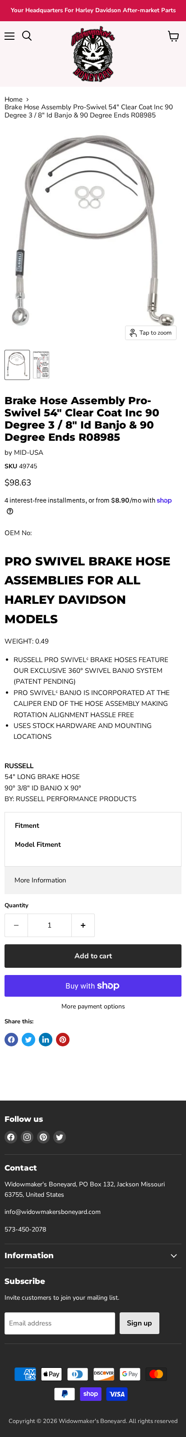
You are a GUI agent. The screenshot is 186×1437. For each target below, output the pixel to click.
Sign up (139, 1323)
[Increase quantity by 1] (83, 925)
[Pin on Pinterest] (63, 1039)
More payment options (93, 1006)
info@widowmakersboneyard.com (53, 1212)
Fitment (27, 825)
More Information (40, 880)
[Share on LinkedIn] (45, 1039)
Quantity (16, 905)
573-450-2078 (25, 1229)
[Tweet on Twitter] (28, 1039)
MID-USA (28, 452)
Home (14, 99)
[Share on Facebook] (11, 1039)
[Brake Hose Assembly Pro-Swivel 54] (17, 364)
